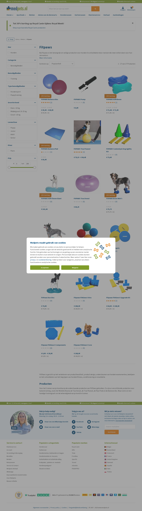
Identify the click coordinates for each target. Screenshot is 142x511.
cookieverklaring (45, 260)
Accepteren (45, 268)
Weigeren (75, 268)
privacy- (33, 260)
